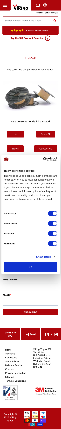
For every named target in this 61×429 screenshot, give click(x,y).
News (15, 148)
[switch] (52, 223)
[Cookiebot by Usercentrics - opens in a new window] (43, 159)
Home (15, 134)
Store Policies (12, 361)
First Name (10, 279)
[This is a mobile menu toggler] (5, 5)
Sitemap (9, 376)
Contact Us (45, 148)
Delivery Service (13, 365)
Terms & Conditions (15, 380)
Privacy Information (15, 373)
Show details (43, 256)
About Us (10, 353)
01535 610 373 (51, 12)
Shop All (45, 134)
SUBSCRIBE (30, 312)
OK (30, 267)
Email (6, 295)
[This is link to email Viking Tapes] (38, 5)
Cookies (9, 369)
